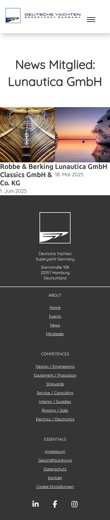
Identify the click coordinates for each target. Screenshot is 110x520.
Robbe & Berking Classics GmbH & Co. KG (26, 174)
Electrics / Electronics (55, 419)
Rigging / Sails (55, 410)
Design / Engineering (55, 366)
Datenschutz (55, 469)
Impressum (55, 451)
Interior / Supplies (55, 401)
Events (55, 316)
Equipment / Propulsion (55, 375)
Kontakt (55, 477)
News (55, 325)
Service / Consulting (55, 392)
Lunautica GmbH (81, 166)
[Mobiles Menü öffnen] (91, 19)
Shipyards (55, 384)
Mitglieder (55, 333)
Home (55, 307)
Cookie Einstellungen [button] (55, 486)
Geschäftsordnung (55, 460)
